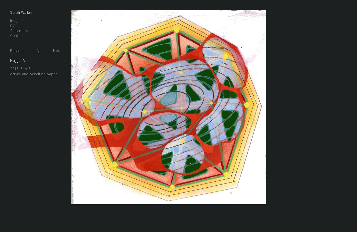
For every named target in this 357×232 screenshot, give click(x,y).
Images (16, 20)
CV (12, 26)
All (39, 50)
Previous (17, 50)
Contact (17, 35)
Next (57, 50)
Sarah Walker (21, 12)
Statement (19, 30)
